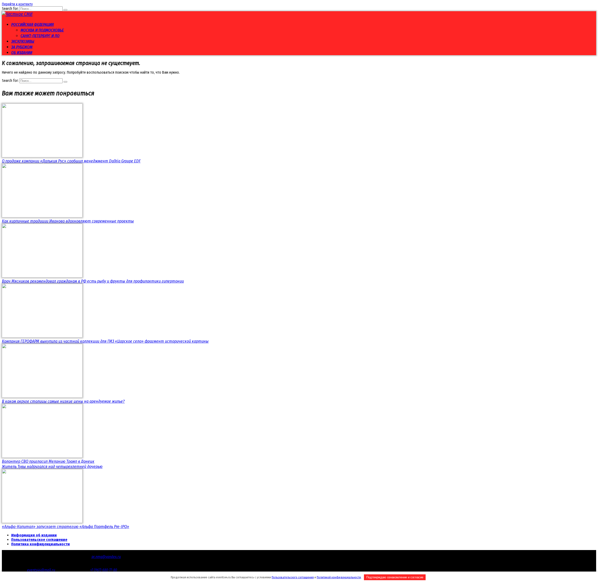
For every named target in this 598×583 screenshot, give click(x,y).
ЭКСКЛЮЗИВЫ (22, 41)
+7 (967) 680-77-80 (103, 570)
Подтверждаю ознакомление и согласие (394, 577)
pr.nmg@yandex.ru (106, 556)
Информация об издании (34, 535)
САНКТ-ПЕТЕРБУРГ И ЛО (40, 35)
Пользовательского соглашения (293, 577)
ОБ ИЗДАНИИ (21, 52)
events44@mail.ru (41, 570)
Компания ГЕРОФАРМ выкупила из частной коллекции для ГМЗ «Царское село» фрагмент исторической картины (105, 341)
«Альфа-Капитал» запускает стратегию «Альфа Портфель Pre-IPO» (65, 526)
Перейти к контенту (17, 4)
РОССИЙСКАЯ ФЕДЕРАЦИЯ (32, 24)
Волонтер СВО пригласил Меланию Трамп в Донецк (48, 461)
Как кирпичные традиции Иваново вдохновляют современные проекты (68, 221)
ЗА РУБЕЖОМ (21, 47)
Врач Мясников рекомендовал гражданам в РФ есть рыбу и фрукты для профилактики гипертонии (93, 281)
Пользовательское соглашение (39, 539)
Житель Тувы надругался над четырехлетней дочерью (52, 466)
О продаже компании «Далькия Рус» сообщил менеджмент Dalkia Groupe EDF (71, 161)
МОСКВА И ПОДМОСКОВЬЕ (42, 30)
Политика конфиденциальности (40, 544)
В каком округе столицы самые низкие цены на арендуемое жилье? (63, 401)
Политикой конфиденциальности (339, 577)
